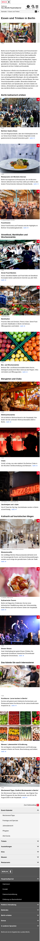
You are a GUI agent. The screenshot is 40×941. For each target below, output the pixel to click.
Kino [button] (3, 852)
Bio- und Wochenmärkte (10, 365)
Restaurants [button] (5, 862)
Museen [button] (4, 857)
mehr (31, 138)
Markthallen (5, 319)
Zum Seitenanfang (30, 805)
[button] (37, 11)
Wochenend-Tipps (9, 815)
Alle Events (6, 836)
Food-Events (5, 223)
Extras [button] (3, 921)
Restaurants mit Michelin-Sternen (13, 177)
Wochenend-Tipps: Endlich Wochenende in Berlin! (19, 790)
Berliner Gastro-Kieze (9, 131)
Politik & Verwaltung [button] (8, 905)
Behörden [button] (4, 910)
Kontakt (5, 889)
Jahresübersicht (8, 825)
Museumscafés (6, 552)
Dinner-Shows (6, 648)
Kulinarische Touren (8, 600)
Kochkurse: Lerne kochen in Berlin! (14, 698)
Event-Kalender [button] (6, 810)
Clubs (3, 461)
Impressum (6, 884)
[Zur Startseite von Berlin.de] (6, 873)
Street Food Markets (8, 273)
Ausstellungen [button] (6, 846)
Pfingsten (6, 831)
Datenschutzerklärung (10, 894)
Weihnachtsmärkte (8, 415)
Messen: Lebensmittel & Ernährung (14, 744)
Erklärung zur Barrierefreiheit (12, 899)
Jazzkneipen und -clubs (10, 504)
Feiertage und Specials (10, 820)
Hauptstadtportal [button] (7, 879)
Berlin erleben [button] (6, 915)
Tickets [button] (3, 841)
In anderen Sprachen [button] (8, 926)
